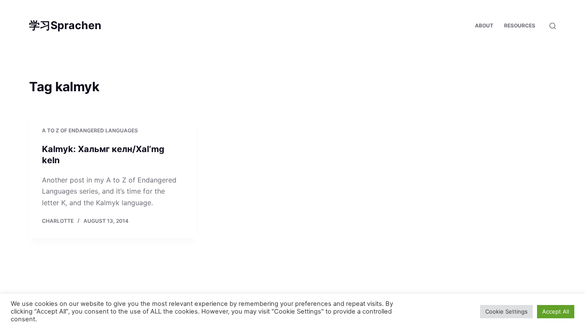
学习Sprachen (65, 25)
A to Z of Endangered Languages (90, 130)
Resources (519, 25)
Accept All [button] (555, 311)
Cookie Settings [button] (506, 311)
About (484, 25)
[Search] (552, 26)
